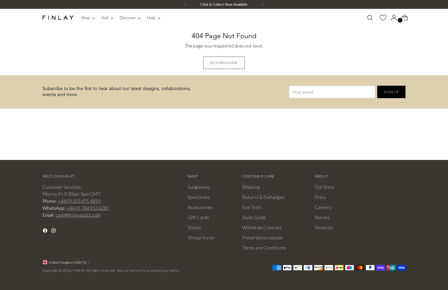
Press (320, 197)
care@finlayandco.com (78, 215)
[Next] (262, 4)
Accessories (200, 207)
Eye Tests (252, 207)
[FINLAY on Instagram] (54, 231)
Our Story (324, 187)
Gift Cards (198, 217)
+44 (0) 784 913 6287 (87, 208)
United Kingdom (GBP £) (68, 262)
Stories (322, 217)
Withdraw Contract (262, 227)
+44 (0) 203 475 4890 (79, 201)
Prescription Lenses (262, 237)
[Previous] (185, 4)
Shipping (251, 187)
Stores (194, 227)
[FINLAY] (58, 18)
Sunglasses (199, 187)
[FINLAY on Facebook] (46, 231)
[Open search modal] (370, 17)
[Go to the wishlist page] (381, 17)
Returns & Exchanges (263, 197)
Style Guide (254, 217)
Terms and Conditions (264, 248)
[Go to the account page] (392, 17)
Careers (323, 207)
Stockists (324, 227)
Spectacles (199, 197)
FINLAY (79, 270)
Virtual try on (201, 237)
